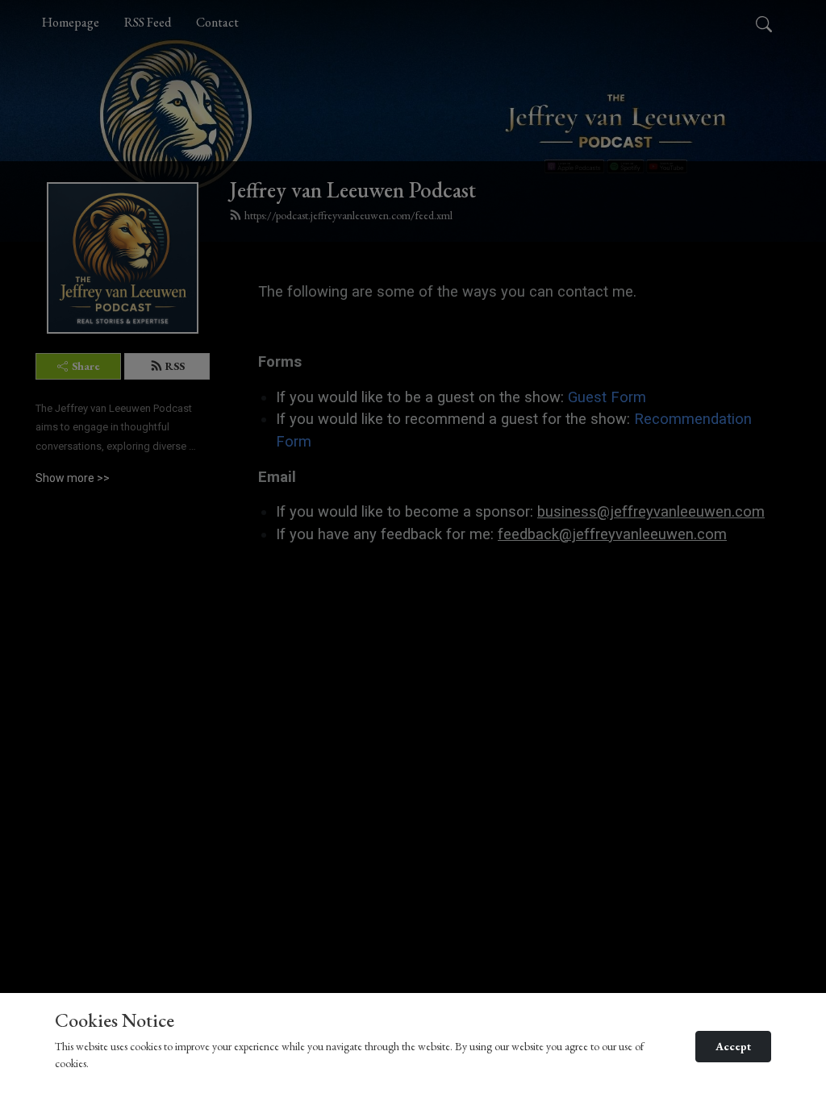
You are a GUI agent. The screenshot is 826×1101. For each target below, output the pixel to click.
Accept (733, 1046)
